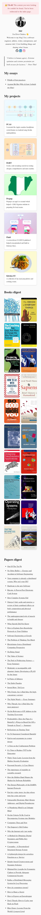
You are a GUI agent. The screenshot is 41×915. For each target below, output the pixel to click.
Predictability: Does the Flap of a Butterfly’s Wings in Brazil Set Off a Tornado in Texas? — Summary (21, 722)
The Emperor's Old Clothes (17, 827)
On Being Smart (13, 651)
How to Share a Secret (15, 892)
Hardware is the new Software (18, 586)
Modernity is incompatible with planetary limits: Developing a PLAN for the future (21, 671)
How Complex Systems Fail (17, 597)
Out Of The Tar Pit (14, 566)
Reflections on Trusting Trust (18, 729)
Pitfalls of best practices (16, 80)
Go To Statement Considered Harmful (21, 734)
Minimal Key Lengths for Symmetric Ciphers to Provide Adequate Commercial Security (21, 872)
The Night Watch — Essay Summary (21, 699)
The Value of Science (15, 656)
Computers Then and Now (17, 822)
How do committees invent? (17, 887)
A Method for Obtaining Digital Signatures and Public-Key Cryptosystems (19, 838)
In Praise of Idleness (15, 678)
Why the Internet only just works (19, 831)
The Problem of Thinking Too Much (21, 640)
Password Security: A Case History (20, 765)
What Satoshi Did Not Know (18, 623)
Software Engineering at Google (19, 635)
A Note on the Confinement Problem (21, 745)
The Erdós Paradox (14, 683)
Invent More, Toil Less (15, 687)
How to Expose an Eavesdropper (19, 896)
